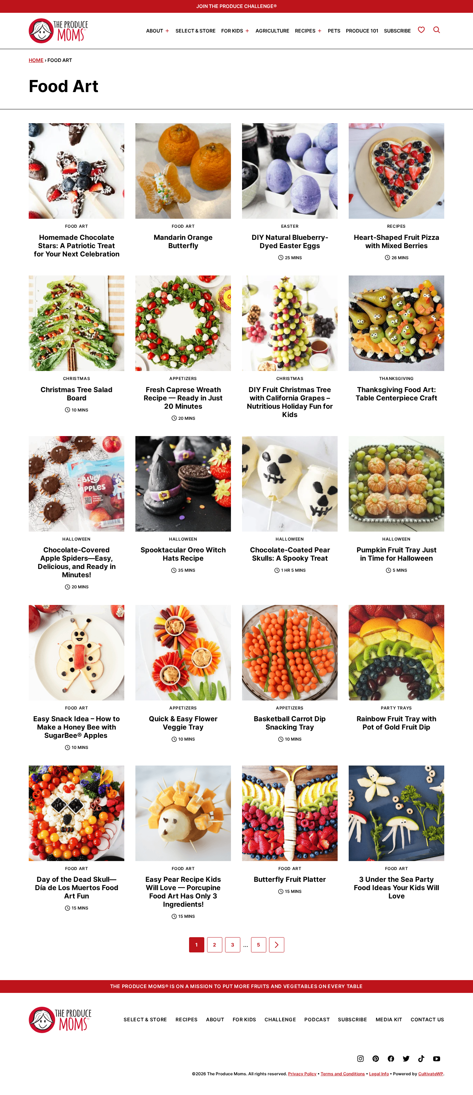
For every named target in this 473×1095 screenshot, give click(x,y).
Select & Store (196, 30)
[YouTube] (436, 1058)
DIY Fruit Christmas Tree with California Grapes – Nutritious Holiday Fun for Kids (290, 402)
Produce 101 (362, 30)
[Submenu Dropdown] (167, 31)
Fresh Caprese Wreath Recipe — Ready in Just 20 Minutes (183, 398)
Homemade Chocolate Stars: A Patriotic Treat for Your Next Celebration (76, 245)
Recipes (305, 30)
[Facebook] (391, 1058)
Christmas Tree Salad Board (77, 394)
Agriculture (272, 30)
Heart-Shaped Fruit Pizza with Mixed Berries (396, 241)
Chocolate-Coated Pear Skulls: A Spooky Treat (290, 554)
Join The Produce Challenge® (236, 6)
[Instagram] (360, 1058)
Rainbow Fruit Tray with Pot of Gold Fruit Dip (396, 723)
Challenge (280, 1019)
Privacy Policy (302, 1073)
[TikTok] (421, 1058)
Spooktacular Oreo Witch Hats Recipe (183, 554)
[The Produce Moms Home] (58, 30)
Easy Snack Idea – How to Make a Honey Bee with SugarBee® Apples (76, 727)
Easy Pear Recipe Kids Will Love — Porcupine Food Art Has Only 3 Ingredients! (183, 891)
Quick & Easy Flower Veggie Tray (183, 723)
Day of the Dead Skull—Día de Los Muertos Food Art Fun (76, 887)
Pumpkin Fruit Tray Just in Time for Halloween (397, 554)
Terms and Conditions (343, 1073)
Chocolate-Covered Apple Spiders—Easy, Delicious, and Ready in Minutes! (77, 562)
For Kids (232, 30)
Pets (334, 30)
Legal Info (379, 1073)
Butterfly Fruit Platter (290, 879)
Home (36, 60)
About (154, 30)
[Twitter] (406, 1058)
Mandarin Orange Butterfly (183, 241)
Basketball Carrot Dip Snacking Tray (290, 723)
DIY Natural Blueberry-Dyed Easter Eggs (290, 241)
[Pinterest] (375, 1058)
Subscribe (397, 30)
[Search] (436, 29)
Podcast (317, 1019)
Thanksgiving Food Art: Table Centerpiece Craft (396, 394)
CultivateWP (430, 1073)
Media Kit (389, 1019)
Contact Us (427, 1019)
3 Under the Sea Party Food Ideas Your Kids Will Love (396, 887)
